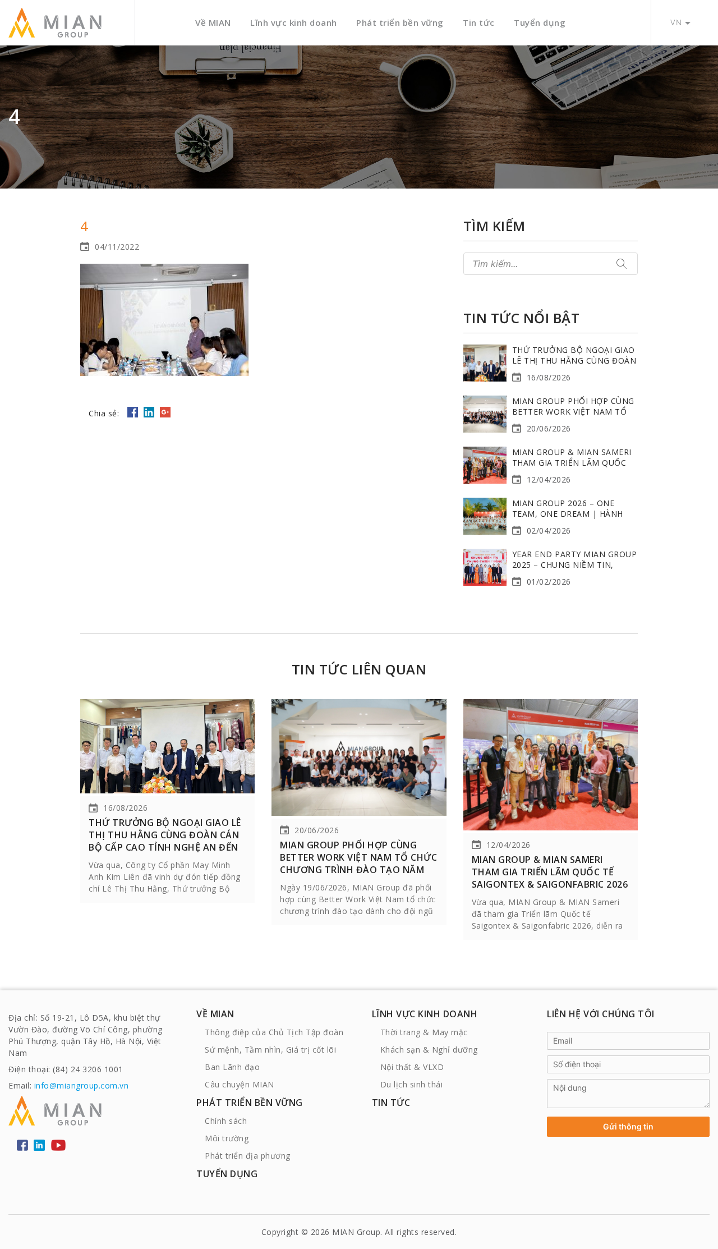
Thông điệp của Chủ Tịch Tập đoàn (274, 1032)
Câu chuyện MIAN (239, 1084)
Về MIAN (213, 22)
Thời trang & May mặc (424, 1032)
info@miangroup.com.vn (81, 1085)
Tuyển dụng (539, 22)
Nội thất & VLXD (412, 1067)
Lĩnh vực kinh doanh (293, 22)
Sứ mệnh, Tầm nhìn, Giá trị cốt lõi (270, 1049)
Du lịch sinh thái (411, 1084)
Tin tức (479, 22)
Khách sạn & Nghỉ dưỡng (429, 1049)
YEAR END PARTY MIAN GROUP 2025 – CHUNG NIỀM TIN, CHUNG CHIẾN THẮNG (574, 565)
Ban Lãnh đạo (232, 1067)
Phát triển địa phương (248, 1155)
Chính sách (226, 1120)
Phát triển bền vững (400, 22)
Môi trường (226, 1138)
